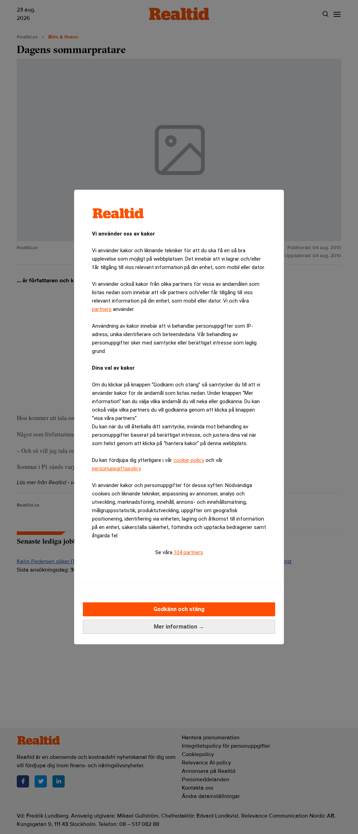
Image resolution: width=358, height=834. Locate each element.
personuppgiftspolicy (116, 468)
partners (102, 309)
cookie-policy (188, 460)
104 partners (188, 552)
